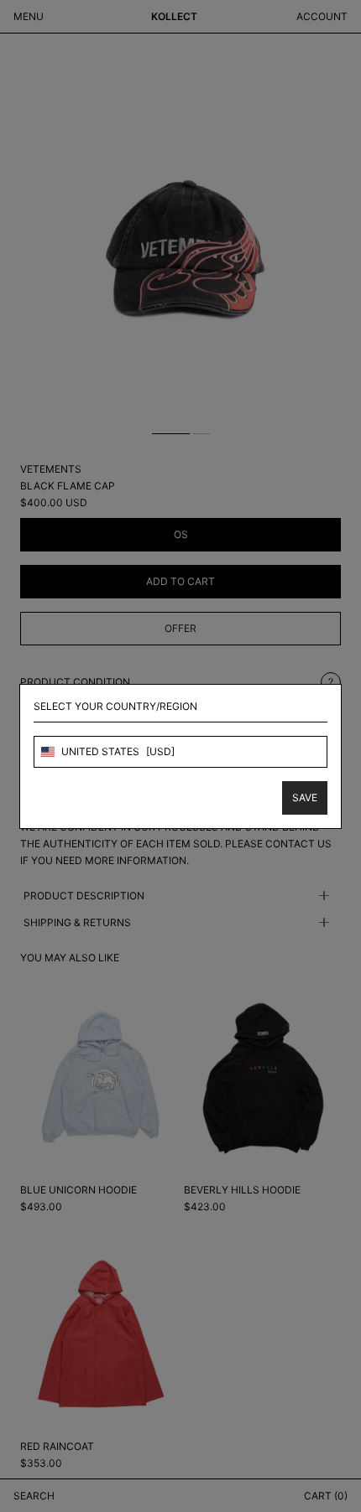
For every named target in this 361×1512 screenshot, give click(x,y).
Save (304, 797)
